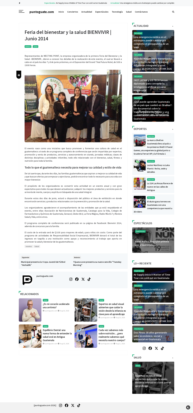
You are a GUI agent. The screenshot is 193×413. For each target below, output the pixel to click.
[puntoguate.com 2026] (45, 405)
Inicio (61, 11)
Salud (129, 11)
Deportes (151, 136)
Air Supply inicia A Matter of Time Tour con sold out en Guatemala (73, 3)
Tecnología (117, 11)
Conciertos (72, 11)
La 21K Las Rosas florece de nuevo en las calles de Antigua (160, 186)
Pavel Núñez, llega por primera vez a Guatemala (152, 243)
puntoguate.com (44, 276)
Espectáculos (42, 3)
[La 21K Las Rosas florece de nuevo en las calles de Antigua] (140, 183)
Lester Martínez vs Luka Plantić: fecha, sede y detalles (158, 168)
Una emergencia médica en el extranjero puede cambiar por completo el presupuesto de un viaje (150, 3)
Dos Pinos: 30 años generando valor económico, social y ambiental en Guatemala (150, 336)
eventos (28, 46)
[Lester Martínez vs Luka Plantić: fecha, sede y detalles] (140, 165)
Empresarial (139, 329)
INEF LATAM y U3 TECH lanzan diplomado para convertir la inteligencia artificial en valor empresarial (151, 85)
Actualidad (107, 3)
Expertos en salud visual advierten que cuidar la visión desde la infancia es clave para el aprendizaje (153, 380)
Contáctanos (141, 11)
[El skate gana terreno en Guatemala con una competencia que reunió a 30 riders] (140, 201)
